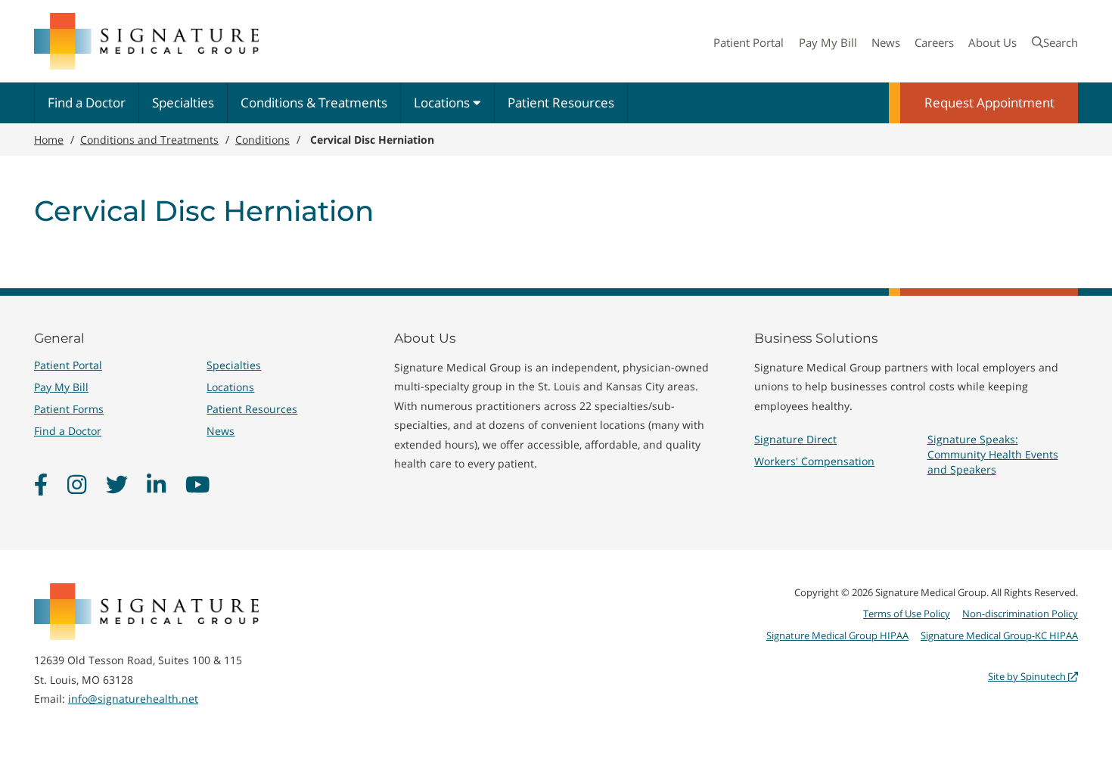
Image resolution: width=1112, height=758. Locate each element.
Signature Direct (795, 439)
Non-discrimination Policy (1020, 613)
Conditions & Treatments (314, 102)
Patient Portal (748, 42)
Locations (443, 102)
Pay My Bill (828, 42)
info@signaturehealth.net (133, 698)
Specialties (183, 102)
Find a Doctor (87, 102)
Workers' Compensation (814, 461)
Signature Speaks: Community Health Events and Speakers (992, 454)
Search (1060, 42)
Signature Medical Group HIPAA (837, 635)
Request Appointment (989, 102)
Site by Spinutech (1028, 676)
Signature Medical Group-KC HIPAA (999, 635)
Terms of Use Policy (906, 613)
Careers (934, 42)
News (885, 42)
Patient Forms (69, 409)
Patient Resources (561, 102)
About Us (992, 42)
